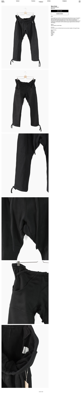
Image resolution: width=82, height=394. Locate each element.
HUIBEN (42, 391)
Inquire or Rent (59, 13)
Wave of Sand (54, 6)
